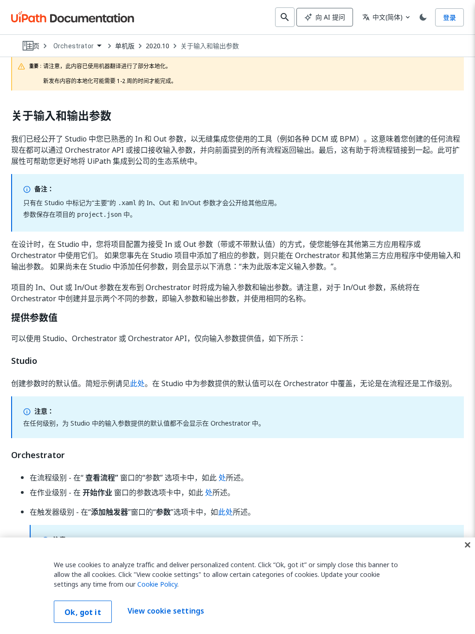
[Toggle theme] (423, 17)
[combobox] (77, 46)
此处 (137, 383)
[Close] (467, 545)
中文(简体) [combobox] (382, 17)
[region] (237, 585)
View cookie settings (166, 610)
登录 (449, 17)
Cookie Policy (157, 584)
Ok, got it (82, 612)
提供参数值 (34, 317)
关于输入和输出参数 (209, 46)
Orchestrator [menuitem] (73, 46)
